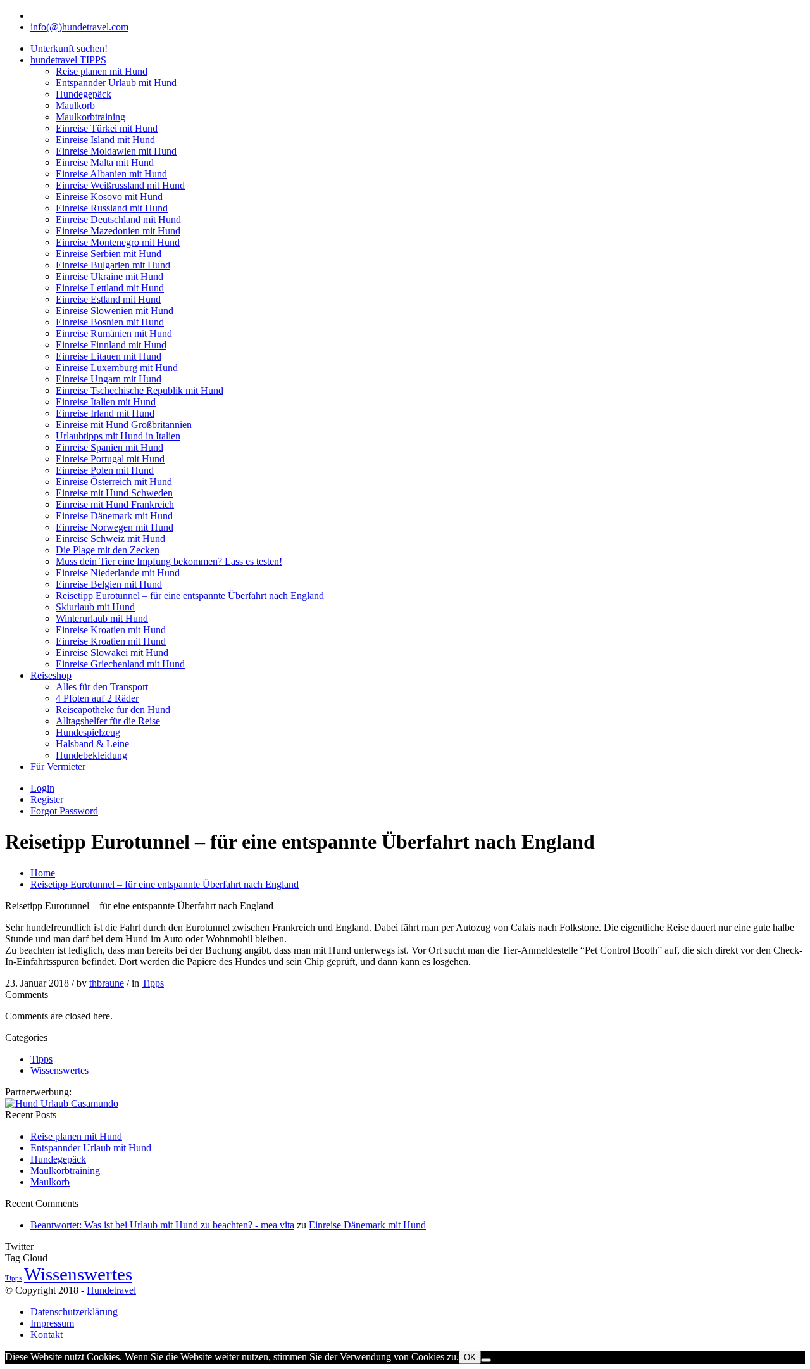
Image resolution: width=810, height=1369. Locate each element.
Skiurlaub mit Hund (95, 607)
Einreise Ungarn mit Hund (108, 379)
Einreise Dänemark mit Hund (114, 515)
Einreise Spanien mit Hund (109, 447)
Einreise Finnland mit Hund (111, 344)
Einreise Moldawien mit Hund (116, 151)
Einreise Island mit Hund (105, 139)
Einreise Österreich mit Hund (114, 481)
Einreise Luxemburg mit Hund (117, 367)
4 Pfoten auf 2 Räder (97, 698)
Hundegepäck (83, 94)
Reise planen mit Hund (101, 71)
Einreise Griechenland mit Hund (120, 664)
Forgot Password (64, 810)
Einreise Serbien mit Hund (108, 253)
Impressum (52, 1323)
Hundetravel (111, 1290)
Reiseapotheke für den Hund (113, 709)
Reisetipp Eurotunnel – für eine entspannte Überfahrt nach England (190, 595)
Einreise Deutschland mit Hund (118, 219)
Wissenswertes (59, 1070)
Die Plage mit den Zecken (107, 550)
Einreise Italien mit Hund (106, 401)
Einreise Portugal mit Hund (110, 458)
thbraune (106, 983)
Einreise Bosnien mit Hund (110, 322)
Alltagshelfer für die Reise (108, 721)
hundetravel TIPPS (68, 59)
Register (46, 799)
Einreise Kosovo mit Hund (109, 196)
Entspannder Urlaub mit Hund (116, 82)
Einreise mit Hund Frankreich (115, 504)
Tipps (153, 983)
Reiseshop (51, 675)
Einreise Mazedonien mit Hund (118, 230)
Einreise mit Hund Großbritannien (124, 424)
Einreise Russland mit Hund (112, 208)
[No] (486, 1360)
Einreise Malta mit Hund (105, 162)
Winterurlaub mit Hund (102, 618)
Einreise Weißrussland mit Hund (120, 185)
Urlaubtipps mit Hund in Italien (118, 436)
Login (42, 788)
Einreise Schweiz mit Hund (110, 538)
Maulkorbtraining (90, 116)
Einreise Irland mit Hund (105, 413)
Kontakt (46, 1334)
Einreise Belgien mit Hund (109, 584)
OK (470, 1357)
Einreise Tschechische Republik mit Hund (139, 390)
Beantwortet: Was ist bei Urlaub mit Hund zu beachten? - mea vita (162, 1225)
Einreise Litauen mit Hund (108, 356)
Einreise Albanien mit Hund (111, 173)
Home (42, 872)
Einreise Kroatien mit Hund (111, 629)
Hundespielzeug (88, 732)
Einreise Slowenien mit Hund (114, 310)
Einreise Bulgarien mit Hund (113, 265)
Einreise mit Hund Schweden (114, 493)
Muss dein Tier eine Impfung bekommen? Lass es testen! (169, 561)
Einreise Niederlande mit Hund (118, 572)
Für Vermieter (57, 766)
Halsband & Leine (92, 743)
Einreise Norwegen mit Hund (114, 527)
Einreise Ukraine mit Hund (109, 276)
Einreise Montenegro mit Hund (118, 242)
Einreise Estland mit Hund (108, 299)
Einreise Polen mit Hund (105, 470)
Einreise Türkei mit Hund (107, 128)
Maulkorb (75, 105)
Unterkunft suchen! (69, 48)
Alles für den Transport (102, 686)
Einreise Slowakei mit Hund (112, 652)
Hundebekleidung (91, 755)
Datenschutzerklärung (74, 1311)
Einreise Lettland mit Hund (110, 287)
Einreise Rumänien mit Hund (114, 333)
